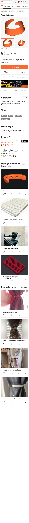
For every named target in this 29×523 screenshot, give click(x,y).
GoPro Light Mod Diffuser (11, 248)
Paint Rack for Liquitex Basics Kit (13, 219)
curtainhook (18, 115)
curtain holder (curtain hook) (12, 370)
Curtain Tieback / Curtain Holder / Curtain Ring (14, 341)
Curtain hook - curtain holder (12, 399)
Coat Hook (6, 191)
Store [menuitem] (13, 6)
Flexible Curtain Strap (10, 312)
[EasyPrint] (15, 1)
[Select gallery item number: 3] (14, 337)
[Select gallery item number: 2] (13, 337)
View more (24, 164)
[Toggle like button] (4, 194)
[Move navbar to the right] (27, 6)
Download (15, 67)
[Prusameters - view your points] (19, 2)
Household (12, 11)
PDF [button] (26, 97)
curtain (11, 115)
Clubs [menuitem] (18, 6)
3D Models (4, 11)
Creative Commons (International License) (8, 144)
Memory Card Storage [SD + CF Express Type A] (13, 277)
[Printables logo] (2, 6)
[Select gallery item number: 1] (13, 216)
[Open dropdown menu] (26, 15)
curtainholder (5, 119)
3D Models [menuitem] (7, 6)
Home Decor (20, 11)
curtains (4, 115)
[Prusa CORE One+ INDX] (14, 84)
